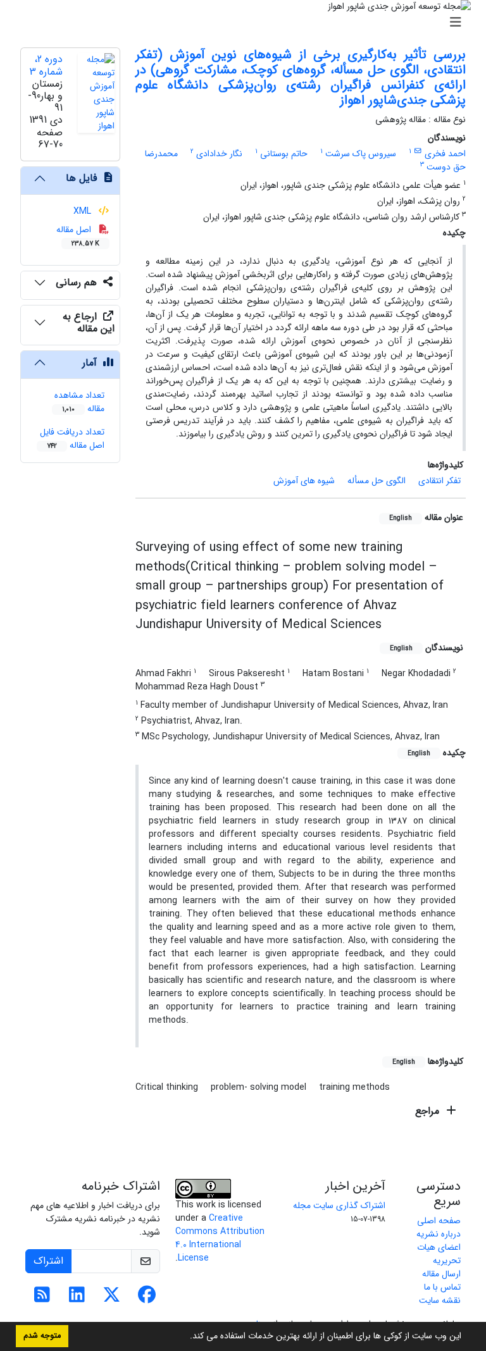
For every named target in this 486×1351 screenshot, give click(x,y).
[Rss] (42, 1298)
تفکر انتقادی (439, 481)
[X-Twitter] (111, 1298)
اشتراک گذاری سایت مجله (339, 1205)
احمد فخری (445, 154)
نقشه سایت (440, 1300)
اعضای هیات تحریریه (439, 1254)
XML (83, 211)
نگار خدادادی (219, 154)
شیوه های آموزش (304, 481)
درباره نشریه (438, 1234)
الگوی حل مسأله (376, 481)
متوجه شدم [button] (42, 1335)
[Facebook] (146, 1298)
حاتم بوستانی (284, 154)
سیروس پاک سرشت (360, 154)
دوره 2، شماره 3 (46, 65)
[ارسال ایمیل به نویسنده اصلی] (418, 151)
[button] (185, 1337)
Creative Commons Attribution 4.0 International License (220, 1238)
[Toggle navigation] (247, 22)
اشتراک (48, 1261)
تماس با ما (442, 1287)
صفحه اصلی (439, 1221)
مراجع (428, 1111)
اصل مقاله (78, 236)
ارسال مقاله (441, 1274)
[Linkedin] (76, 1298)
